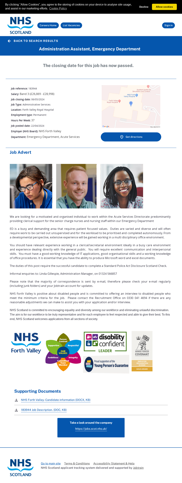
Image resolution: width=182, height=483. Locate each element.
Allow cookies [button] (164, 6)
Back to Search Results (36, 41)
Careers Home (49, 26)
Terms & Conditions (77, 463)
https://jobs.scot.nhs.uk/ (91, 428)
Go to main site (51, 463)
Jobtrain (138, 467)
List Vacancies (72, 26)
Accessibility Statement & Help (114, 463)
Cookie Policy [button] (58, 8)
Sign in (168, 25)
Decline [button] (143, 6)
